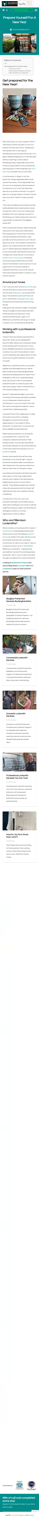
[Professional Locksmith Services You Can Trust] (19, 779)
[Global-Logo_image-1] (10, 3)
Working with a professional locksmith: (20, 70)
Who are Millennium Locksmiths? (18, 72)
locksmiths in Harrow (20, 563)
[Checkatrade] (8, 1485)
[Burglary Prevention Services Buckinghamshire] (19, 603)
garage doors (24, 299)
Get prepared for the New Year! (16, 66)
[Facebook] (3, 10)
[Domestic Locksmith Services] (19, 719)
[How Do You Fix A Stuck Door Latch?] (19, 836)
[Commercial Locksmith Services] (19, 660)
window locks (28, 287)
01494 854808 (27, 546)
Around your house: (14, 68)
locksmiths (7, 531)
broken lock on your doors (13, 258)
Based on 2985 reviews (26, 1515)
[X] (7, 10)
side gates (17, 293)
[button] (36, 10)
